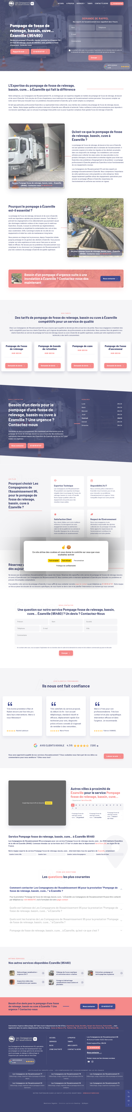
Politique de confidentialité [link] (66, 566)
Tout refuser (66, 561)
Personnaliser (79, 561)
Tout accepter (54, 561)
